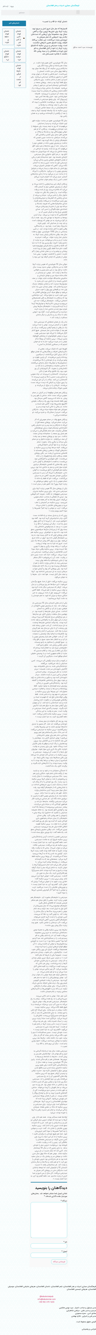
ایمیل (64, 1251)
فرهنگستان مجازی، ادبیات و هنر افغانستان (62, 5)
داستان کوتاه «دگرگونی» (6, 55)
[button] (78, 12)
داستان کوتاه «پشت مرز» (18, 55)
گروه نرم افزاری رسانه (73, 1329)
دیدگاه (64, 1201)
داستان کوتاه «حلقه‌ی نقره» (6, 37)
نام (65, 1242)
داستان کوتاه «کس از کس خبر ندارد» (18, 38)
